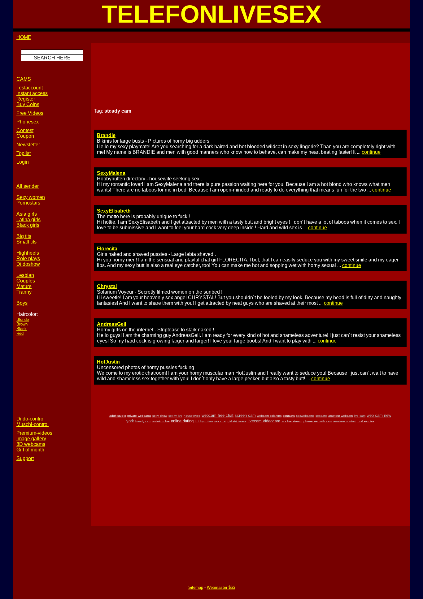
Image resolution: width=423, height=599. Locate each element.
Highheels (27, 253)
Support (25, 458)
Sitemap (195, 587)
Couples (25, 280)
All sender (27, 186)
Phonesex (27, 121)
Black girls (27, 225)
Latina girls (28, 219)
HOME (23, 37)
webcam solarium (269, 415)
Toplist (23, 153)
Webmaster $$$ (221, 587)
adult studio (117, 415)
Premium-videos (34, 433)
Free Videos (29, 113)
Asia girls (26, 214)
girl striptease (237, 421)
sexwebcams (305, 415)
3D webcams (30, 444)
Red (20, 333)
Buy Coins (27, 104)
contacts (289, 415)
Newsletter (28, 144)
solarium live (161, 421)
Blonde (22, 319)
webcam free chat (217, 415)
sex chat (220, 421)
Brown (22, 324)
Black (21, 328)
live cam (359, 415)
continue (371, 152)
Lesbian (25, 275)
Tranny (24, 292)
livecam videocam (264, 421)
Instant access (32, 93)
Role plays (28, 258)
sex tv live (175, 415)
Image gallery (31, 438)
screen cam (245, 415)
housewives (192, 415)
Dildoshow (28, 264)
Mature (24, 286)
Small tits (26, 241)
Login (22, 162)
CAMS (23, 79)
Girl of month (30, 449)
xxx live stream (291, 421)
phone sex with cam (317, 421)
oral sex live (366, 421)
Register (25, 98)
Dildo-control (30, 418)
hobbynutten (204, 421)
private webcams (139, 415)
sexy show (159, 415)
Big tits (23, 236)
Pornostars (28, 202)
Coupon (25, 136)
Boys (22, 303)
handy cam (143, 421)
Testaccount (29, 87)
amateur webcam (340, 415)
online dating (182, 421)
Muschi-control (32, 424)
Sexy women (30, 197)
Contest (24, 130)
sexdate (321, 415)
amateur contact (344, 421)
